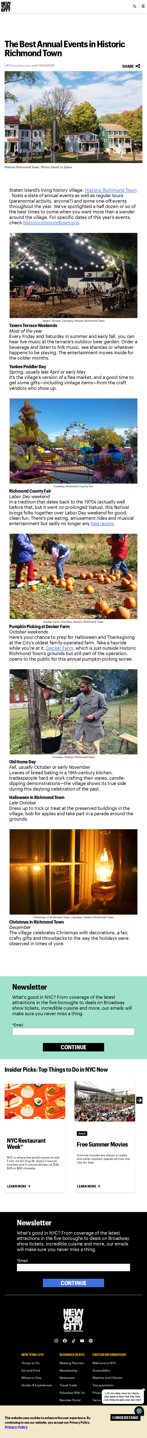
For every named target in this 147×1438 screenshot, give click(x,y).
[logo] (5, 5)
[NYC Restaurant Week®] (35, 1101)
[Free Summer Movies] (104, 1101)
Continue (74, 1047)
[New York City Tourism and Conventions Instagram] (56, 1340)
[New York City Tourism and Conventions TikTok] (73, 1340)
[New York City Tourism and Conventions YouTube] (82, 1340)
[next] (139, 1100)
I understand (125, 1417)
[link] (111, 190)
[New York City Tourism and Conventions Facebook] (65, 1340)
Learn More (16, 1186)
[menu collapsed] (143, 6)
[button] (131, 66)
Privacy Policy (16, 1427)
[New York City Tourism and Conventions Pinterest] (90, 1340)
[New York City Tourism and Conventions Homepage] (73, 1320)
